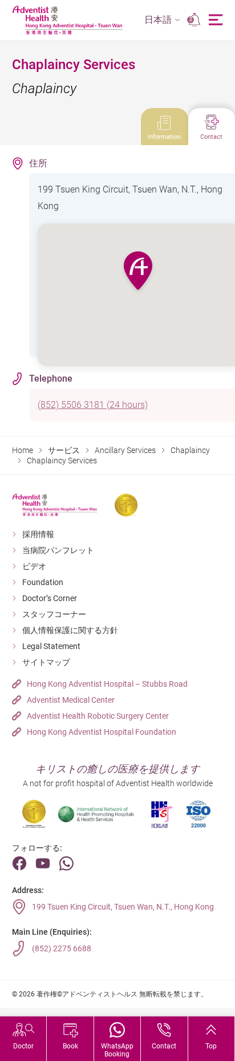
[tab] (164, 126)
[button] (162, 20)
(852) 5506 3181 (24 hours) (93, 404)
